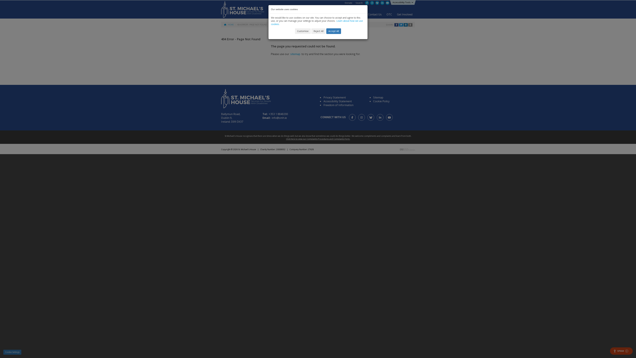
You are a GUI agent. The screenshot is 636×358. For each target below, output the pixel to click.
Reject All (318, 31)
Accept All (333, 31)
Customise (303, 31)
